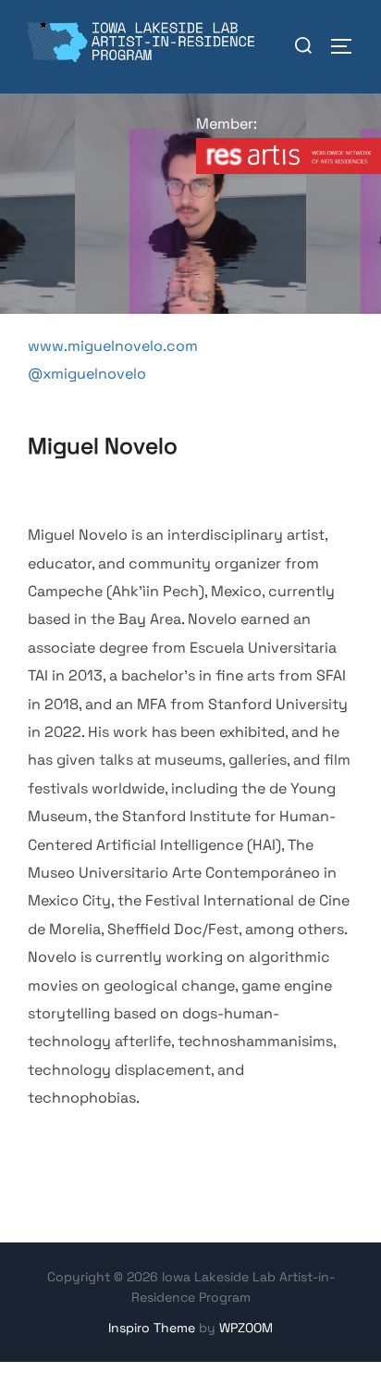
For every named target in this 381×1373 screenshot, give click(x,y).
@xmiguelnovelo (87, 373)
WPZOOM (246, 1327)
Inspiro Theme (151, 1327)
